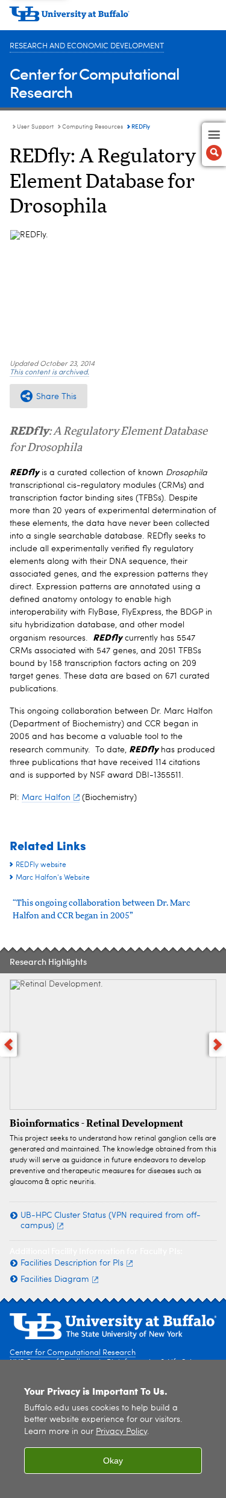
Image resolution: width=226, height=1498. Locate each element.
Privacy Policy (121, 1431)
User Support (35, 127)
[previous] (8, 1044)
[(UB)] (113, 18)
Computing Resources (92, 127)
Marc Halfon (46, 797)
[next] (217, 1044)
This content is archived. (49, 372)
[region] (113, 1429)
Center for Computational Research (94, 82)
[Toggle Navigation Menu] (214, 144)
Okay (113, 1460)
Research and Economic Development (87, 46)
